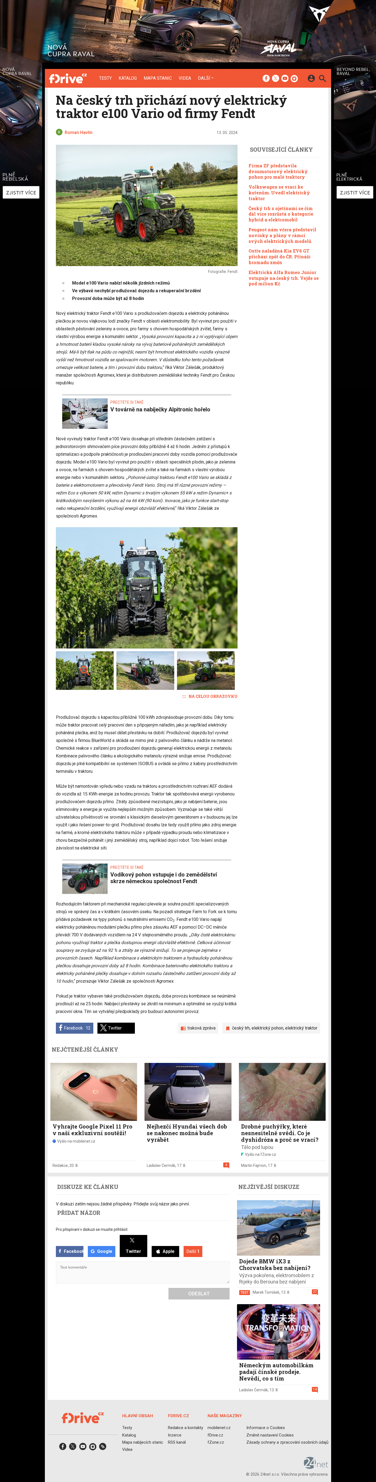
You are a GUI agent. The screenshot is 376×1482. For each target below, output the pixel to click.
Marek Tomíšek (266, 1292)
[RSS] (102, 1448)
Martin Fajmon (253, 1165)
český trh (241, 1028)
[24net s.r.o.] (316, 1466)
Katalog (128, 78)
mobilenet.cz (219, 1427)
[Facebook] (266, 79)
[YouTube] (285, 79)
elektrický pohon (267, 1028)
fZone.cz (216, 1442)
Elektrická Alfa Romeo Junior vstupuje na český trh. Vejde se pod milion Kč (284, 278)
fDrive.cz (215, 1435)
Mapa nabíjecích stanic (142, 1442)
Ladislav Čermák (161, 1165)
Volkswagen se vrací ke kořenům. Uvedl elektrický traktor (279, 192)
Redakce (60, 1165)
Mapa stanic (158, 78)
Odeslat (199, 1293)
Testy (105, 78)
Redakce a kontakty (185, 1427)
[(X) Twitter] (275, 79)
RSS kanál (177, 1442)
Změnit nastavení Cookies (270, 1435)
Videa (185, 78)
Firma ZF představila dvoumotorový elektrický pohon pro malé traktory (278, 171)
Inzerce (174, 1435)
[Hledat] (322, 79)
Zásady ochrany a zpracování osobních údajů (287, 1442)
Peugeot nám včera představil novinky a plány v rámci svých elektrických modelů (282, 235)
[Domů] (68, 78)
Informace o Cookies (265, 1427)
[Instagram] (294, 79)
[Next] (215, 588)
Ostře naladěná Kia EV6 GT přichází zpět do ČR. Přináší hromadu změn (279, 256)
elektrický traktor (301, 1028)
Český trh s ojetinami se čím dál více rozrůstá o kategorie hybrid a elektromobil (281, 214)
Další (204, 78)
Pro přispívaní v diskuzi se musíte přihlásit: (92, 1229)
